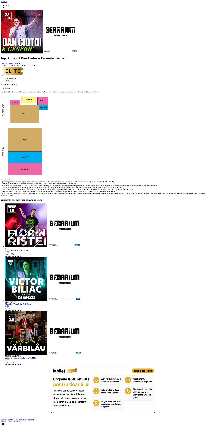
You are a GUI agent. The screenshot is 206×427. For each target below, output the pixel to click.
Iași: (18, 304)
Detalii (7, 88)
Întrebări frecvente (7, 421)
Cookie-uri (30, 420)
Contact (17, 421)
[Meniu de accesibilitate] (3, 424)
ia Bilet (7, 252)
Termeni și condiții (7, 420)
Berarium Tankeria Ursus (9, 63)
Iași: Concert (16, 250)
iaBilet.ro (4, 2)
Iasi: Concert (20, 358)
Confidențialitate (20, 420)
